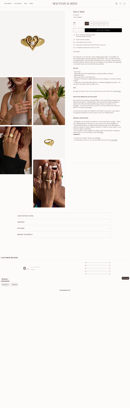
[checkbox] (14, 284)
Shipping (20, 222)
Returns (20, 228)
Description (76, 51)
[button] (8, 3)
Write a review (125, 278)
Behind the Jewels (25, 234)
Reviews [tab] (5, 279)
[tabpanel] (65, 296)
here (119, 91)
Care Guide (114, 140)
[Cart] (124, 3)
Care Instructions (25, 216)
